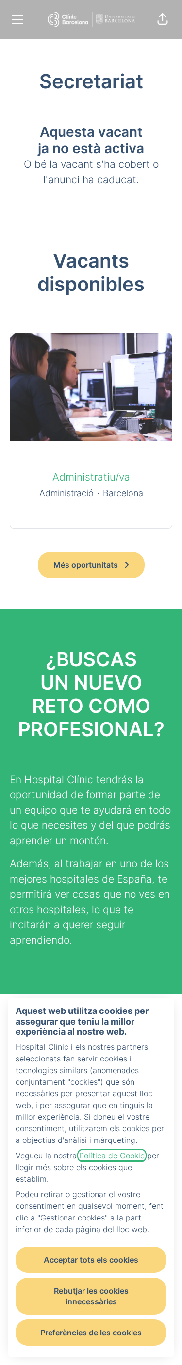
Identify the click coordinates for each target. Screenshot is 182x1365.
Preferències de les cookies (91, 1332)
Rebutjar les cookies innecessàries (91, 1296)
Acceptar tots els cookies (91, 1260)
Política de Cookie (112, 1155)
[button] (162, 19)
